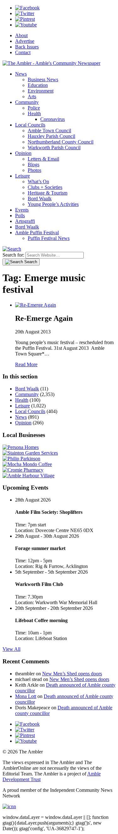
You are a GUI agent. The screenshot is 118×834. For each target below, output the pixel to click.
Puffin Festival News (49, 238)
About (21, 35)
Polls (20, 215)
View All (11, 649)
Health (34, 113)
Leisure (22, 176)
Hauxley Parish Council (51, 136)
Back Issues (27, 46)
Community (27, 102)
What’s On (38, 181)
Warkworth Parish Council (54, 147)
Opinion (23, 153)
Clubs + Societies (45, 187)
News (21, 74)
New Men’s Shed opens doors (72, 673)
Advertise (24, 41)
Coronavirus (52, 119)
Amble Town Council (49, 130)
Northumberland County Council (60, 142)
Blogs (33, 164)
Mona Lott (25, 696)
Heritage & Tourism (47, 193)
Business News (43, 79)
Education (38, 85)
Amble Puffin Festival (37, 232)
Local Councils (30, 125)
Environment (40, 91)
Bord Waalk (40, 198)
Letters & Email (43, 159)
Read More (26, 364)
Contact (23, 52)
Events (22, 210)
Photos (34, 170)
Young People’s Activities (53, 204)
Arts (32, 96)
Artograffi (25, 221)
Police (34, 108)
